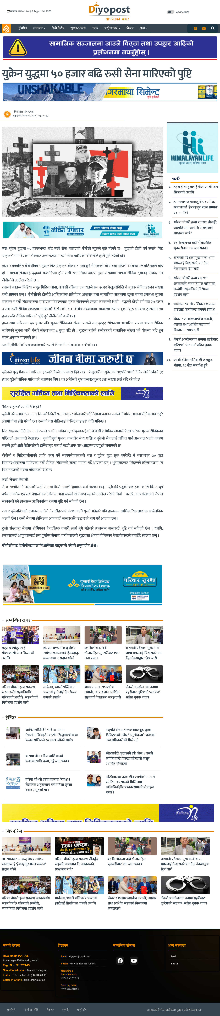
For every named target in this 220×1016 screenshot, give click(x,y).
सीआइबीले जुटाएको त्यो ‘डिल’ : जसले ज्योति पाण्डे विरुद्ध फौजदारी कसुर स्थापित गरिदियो (129, 759)
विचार (130, 28)
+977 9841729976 (70, 978)
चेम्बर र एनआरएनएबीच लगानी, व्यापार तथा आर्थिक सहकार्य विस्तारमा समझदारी (103, 692)
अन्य (142, 28)
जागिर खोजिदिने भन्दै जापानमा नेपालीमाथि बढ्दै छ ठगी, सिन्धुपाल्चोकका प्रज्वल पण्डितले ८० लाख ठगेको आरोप (51, 735)
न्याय (95, 28)
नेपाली (173, 956)
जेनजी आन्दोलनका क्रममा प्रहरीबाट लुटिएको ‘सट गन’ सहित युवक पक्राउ (143, 692)
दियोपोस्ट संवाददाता (24, 111)
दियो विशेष (58, 28)
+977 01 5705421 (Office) (82, 963)
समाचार (38, 28)
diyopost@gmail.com (79, 956)
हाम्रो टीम (81, 1009)
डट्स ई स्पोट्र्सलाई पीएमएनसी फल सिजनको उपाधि (18, 653)
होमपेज (23, 28)
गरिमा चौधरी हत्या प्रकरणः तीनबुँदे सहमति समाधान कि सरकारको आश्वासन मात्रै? (195, 227)
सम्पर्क (65, 1009)
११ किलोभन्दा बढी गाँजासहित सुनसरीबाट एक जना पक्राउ (102, 653)
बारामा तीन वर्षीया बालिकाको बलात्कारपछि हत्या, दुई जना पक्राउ (47, 758)
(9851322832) (38, 975)
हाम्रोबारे (11, 1009)
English (174, 963)
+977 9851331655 (70, 988)
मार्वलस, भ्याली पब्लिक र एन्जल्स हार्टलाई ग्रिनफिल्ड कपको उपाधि (59, 692)
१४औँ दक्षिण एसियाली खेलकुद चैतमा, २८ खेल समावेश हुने (193, 362)
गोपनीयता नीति (31, 1009)
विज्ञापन (50, 1009)
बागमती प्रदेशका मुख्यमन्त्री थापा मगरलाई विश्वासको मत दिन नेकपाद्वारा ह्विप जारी (144, 653)
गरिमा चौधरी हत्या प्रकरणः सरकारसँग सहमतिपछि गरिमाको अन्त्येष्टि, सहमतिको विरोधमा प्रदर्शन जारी (20, 695)
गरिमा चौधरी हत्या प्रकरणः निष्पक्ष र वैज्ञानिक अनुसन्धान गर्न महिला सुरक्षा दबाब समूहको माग (48, 785)
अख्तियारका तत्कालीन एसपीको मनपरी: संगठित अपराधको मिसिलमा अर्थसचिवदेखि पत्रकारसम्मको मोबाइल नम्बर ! (130, 784)
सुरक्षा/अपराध (78, 28)
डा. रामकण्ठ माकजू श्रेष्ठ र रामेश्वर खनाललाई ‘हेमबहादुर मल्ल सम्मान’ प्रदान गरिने (61, 653)
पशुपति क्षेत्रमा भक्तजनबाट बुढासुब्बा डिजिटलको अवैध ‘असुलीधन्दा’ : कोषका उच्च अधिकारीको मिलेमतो (131, 735)
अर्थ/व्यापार (110, 28)
